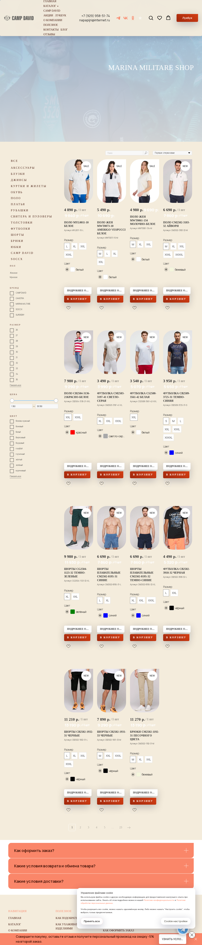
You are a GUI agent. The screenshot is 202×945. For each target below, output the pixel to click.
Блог (64, 29)
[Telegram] (118, 18)
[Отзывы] (140, 18)
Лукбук (60, 15)
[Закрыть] (196, 939)
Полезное (50, 25)
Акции (48, 15)
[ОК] (132, 18)
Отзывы (49, 34)
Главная (49, 1)
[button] (151, 17)
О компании (52, 20)
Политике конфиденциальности (159, 900)
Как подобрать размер (72, 918)
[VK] (125, 18)
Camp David (51, 10)
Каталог (49, 6)
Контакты (51, 29)
